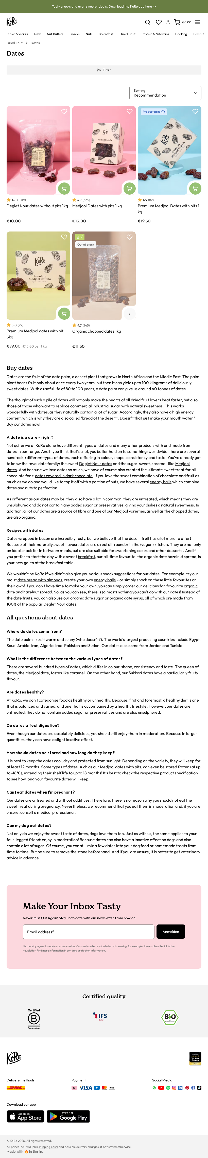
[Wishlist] (159, 22)
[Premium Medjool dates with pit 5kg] (38, 290)
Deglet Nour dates (95, 463)
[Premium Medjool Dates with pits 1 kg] (169, 164)
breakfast (86, 556)
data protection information (88, 950)
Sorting (139, 90)
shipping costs (48, 1147)
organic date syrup (126, 597)
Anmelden (171, 931)
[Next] (203, 34)
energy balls (160, 481)
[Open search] (148, 22)
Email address (40, 931)
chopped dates (184, 511)
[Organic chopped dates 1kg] (104, 290)
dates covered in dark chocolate (64, 475)
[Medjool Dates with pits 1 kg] (104, 164)
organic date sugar (87, 597)
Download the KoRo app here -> (132, 6)
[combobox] (163, 95)
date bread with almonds (40, 579)
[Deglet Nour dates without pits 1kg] (38, 164)
